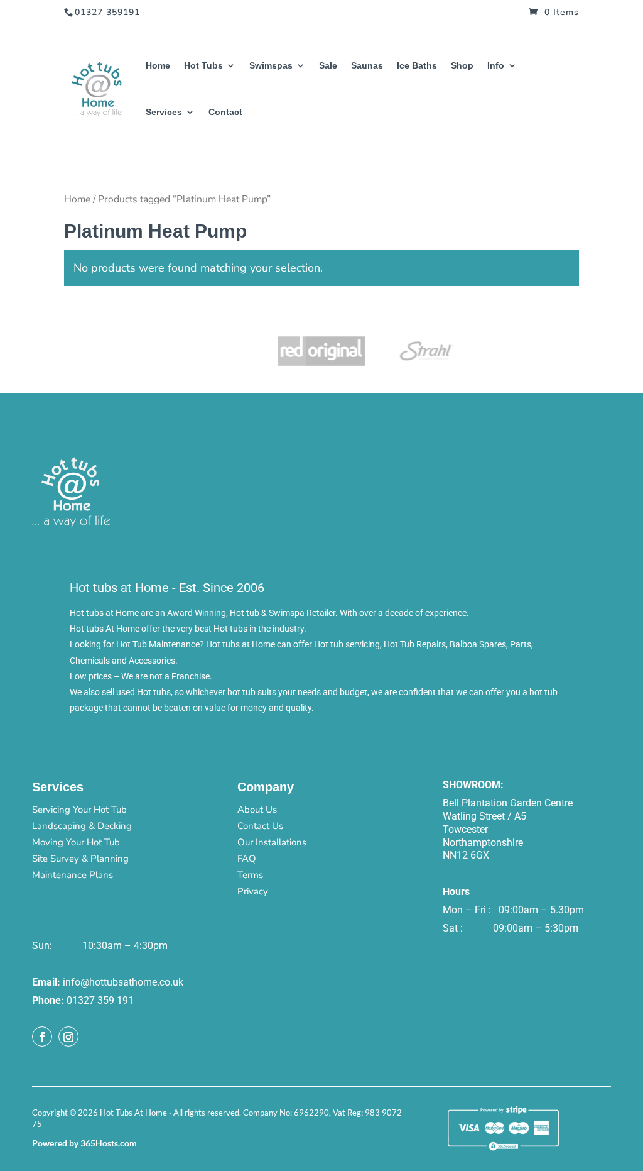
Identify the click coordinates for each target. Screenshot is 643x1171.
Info (495, 65)
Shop (462, 65)
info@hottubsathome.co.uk (123, 982)
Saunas (367, 65)
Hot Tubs (203, 65)
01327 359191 (107, 12)
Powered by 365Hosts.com (84, 1143)
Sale (328, 65)
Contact (225, 112)
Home (158, 65)
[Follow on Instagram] (68, 1036)
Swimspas (271, 65)
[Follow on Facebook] (42, 1036)
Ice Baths (417, 65)
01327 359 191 (100, 1000)
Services (164, 112)
